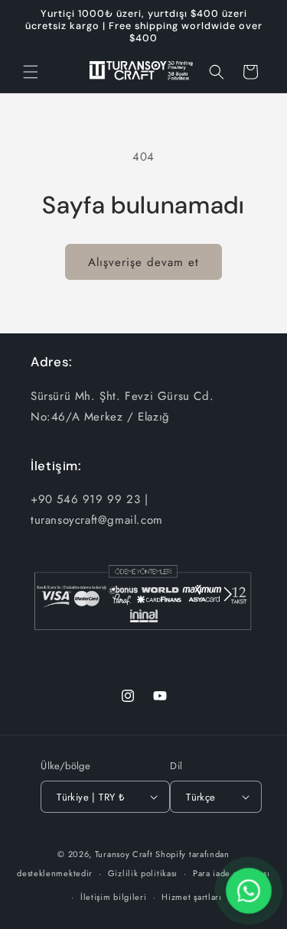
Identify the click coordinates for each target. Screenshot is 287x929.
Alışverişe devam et (143, 262)
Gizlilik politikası (143, 873)
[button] (30, 72)
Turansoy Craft (124, 854)
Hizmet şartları (191, 897)
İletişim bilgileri (113, 897)
